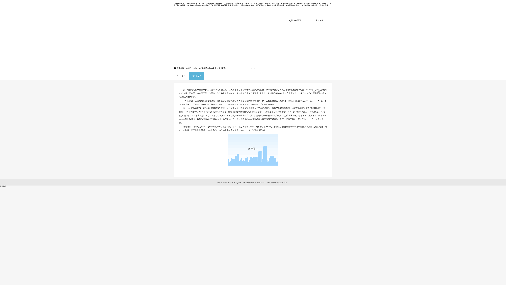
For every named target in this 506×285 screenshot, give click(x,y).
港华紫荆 (319, 20)
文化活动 (197, 76)
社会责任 (181, 76)
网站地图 (3, 186)
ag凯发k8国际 (295, 20)
